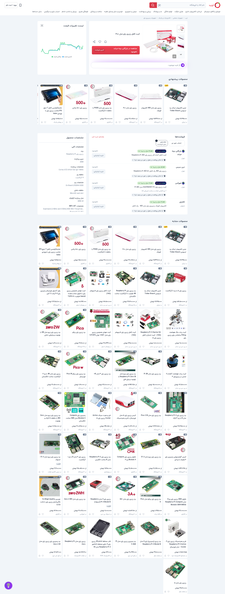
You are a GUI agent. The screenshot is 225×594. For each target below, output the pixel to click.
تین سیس (180, 167)
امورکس (178, 183)
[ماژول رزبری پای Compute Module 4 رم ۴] (125, 444)
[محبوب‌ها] (99, 41)
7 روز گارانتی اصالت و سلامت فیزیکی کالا (154, 191)
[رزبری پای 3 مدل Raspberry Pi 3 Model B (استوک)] (99, 486)
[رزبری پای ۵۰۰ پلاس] (76, 95)
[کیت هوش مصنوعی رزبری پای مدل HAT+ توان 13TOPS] (99, 319)
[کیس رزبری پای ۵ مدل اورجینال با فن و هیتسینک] (125, 402)
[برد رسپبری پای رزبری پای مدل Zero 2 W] (49, 528)
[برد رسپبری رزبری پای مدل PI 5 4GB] (125, 528)
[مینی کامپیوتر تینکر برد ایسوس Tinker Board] (176, 95)
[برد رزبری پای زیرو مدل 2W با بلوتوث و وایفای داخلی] (49, 319)
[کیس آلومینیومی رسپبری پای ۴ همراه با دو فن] (175, 444)
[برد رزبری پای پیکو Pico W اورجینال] (74, 361)
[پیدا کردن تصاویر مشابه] (174, 56)
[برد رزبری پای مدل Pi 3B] (150, 361)
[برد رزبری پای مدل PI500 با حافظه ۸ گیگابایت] (101, 95)
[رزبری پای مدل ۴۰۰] (126, 95)
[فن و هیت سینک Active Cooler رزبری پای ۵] (99, 402)
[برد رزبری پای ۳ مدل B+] (99, 361)
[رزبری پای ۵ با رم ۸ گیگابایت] (175, 277)
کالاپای (182, 202)
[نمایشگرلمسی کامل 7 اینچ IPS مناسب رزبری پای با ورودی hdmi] (51, 95)
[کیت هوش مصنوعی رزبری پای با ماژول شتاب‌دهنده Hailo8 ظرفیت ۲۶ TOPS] (74, 277)
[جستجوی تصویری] (159, 5)
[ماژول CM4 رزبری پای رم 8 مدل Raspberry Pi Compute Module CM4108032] (175, 486)
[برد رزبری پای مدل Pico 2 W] (150, 402)
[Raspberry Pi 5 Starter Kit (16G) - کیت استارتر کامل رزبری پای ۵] (150, 319)
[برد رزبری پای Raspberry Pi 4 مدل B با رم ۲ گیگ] (175, 402)
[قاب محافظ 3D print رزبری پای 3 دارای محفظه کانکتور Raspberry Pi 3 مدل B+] (99, 528)
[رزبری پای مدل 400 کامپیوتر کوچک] (151, 95)
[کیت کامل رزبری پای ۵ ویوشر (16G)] (99, 277)
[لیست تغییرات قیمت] (42, 26)
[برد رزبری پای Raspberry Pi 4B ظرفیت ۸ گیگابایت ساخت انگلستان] (125, 277)
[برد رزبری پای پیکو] (74, 319)
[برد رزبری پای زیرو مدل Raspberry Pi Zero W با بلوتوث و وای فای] (125, 361)
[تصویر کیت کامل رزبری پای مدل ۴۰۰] (181, 29)
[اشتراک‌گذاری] (94, 42)
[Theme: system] (20, 5)
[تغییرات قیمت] (105, 41)
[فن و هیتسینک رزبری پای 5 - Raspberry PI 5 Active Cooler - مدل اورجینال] (175, 528)
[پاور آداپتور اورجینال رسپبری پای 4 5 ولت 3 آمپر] (49, 277)
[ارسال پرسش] (183, 65)
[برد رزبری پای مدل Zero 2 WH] (74, 486)
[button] (11, 5)
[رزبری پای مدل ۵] (175, 570)
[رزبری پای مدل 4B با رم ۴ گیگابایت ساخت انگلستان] (49, 361)
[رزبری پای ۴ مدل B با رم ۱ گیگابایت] (74, 444)
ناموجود (95, 151)
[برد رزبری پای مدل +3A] (125, 486)
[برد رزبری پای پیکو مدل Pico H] (150, 486)
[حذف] (156, 141)
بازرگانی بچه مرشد (176, 153)
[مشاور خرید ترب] (8, 585)
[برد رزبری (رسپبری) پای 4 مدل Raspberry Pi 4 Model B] (150, 528)
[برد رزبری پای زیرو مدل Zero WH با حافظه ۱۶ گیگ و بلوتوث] (49, 402)
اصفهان (182, 206)
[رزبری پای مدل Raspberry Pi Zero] (74, 528)
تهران (183, 158)
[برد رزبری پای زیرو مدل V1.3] (150, 444)
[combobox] (181, 5)
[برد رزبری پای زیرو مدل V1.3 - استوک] (49, 444)
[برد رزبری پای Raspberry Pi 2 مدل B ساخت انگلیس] (99, 444)
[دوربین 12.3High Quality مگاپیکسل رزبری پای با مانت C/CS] (49, 486)
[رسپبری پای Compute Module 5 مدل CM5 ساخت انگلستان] (74, 402)
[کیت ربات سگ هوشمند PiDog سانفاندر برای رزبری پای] (175, 319)
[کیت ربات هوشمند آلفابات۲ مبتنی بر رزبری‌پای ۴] (175, 361)
